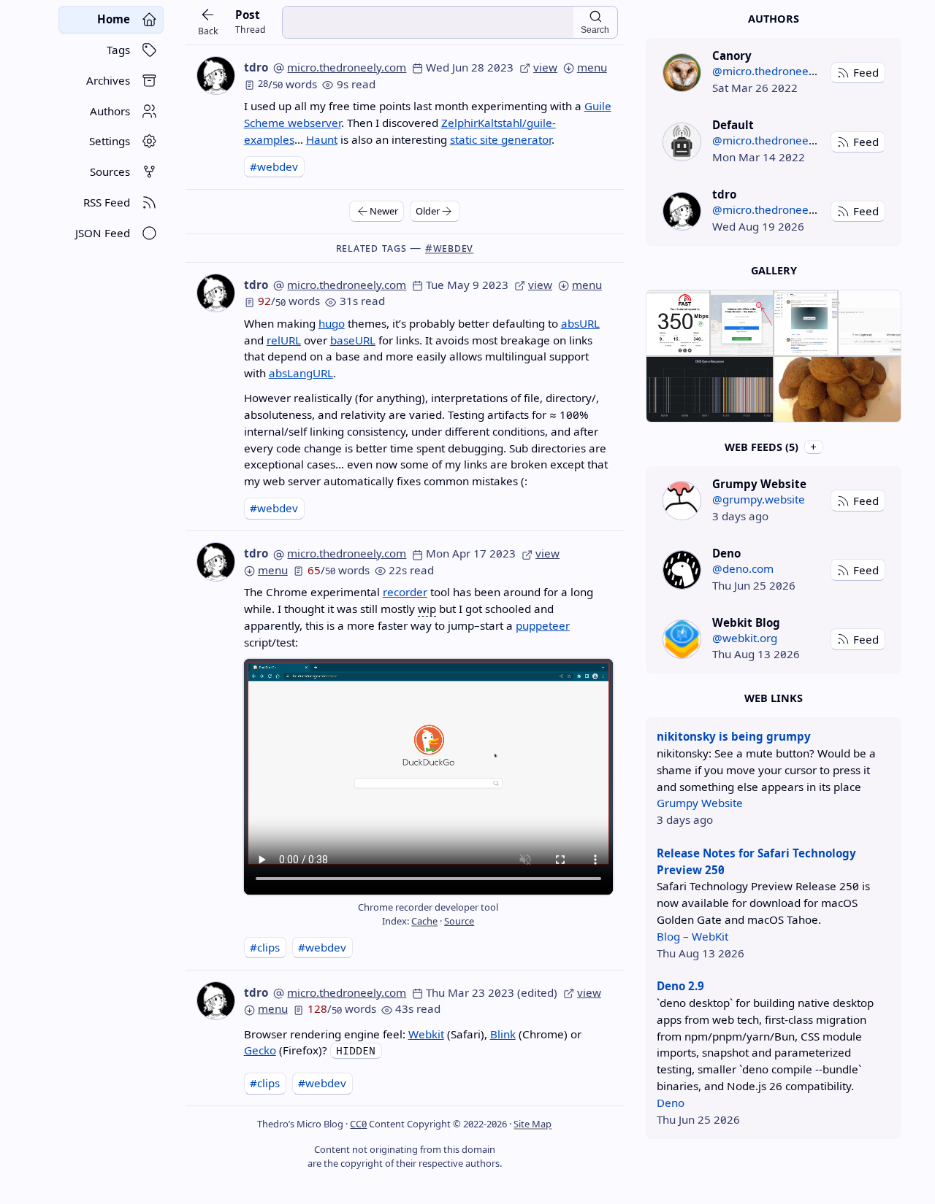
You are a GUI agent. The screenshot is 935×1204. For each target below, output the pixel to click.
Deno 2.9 (680, 986)
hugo (331, 323)
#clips (265, 947)
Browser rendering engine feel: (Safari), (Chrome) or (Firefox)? (412, 1042)
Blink (503, 1034)
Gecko (260, 1050)
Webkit (426, 1034)
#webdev (274, 166)
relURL (284, 340)
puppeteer (543, 625)
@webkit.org (744, 637)
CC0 (358, 1123)
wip (427, 608)
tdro (256, 67)
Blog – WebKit (692, 936)
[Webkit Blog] (682, 639)
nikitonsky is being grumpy (734, 736)
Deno (670, 1102)
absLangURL (301, 373)
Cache (424, 920)
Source (459, 920)
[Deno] (682, 569)
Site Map (533, 1123)
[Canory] (682, 72)
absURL (580, 323)
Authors (773, 19)
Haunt (321, 139)
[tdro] (682, 211)
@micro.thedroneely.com (777, 70)
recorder (405, 591)
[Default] (682, 142)
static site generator (501, 139)
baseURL (352, 340)
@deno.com (743, 568)
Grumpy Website (700, 802)
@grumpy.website (758, 499)
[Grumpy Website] (682, 500)
